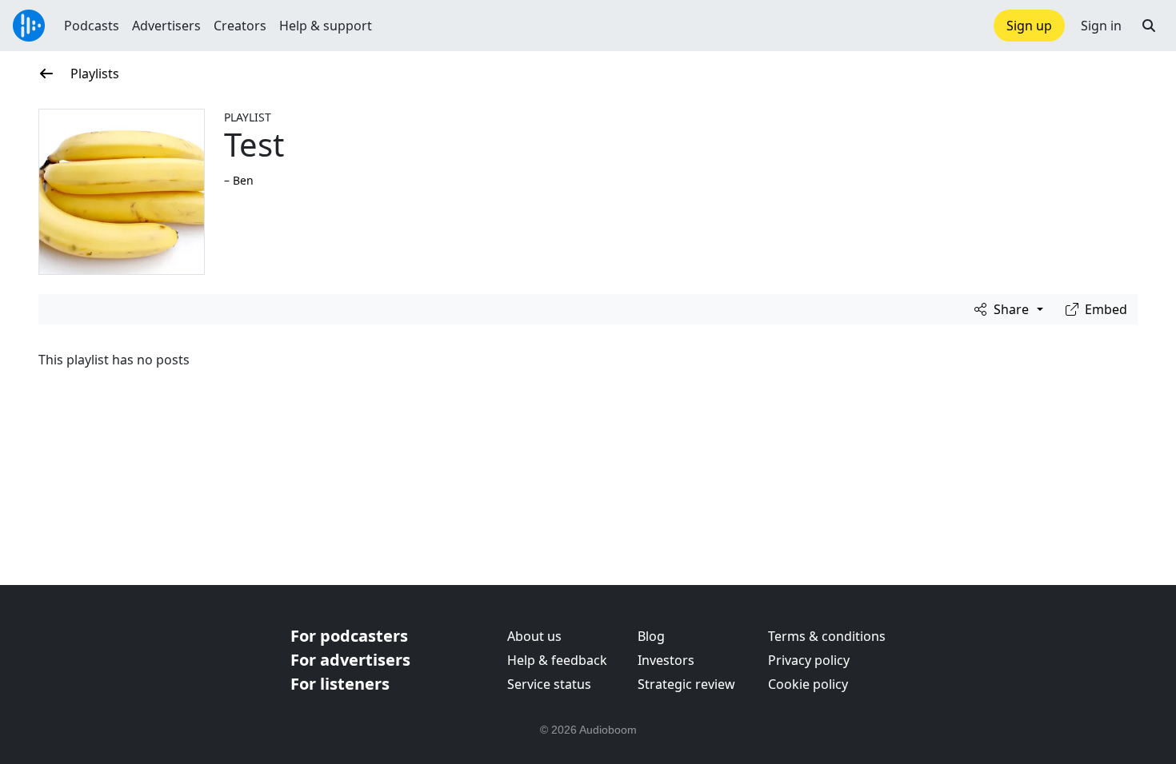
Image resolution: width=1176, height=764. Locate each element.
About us (534, 636)
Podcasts (91, 25)
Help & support (325, 25)
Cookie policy (808, 684)
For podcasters (349, 636)
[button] (1148, 26)
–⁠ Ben (239, 180)
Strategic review (686, 684)
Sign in (1101, 25)
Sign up (1029, 25)
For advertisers (350, 659)
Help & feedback (557, 660)
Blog (651, 636)
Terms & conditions (827, 636)
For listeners (340, 683)
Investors (666, 660)
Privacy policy (809, 660)
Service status (549, 684)
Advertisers (166, 25)
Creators (240, 25)
